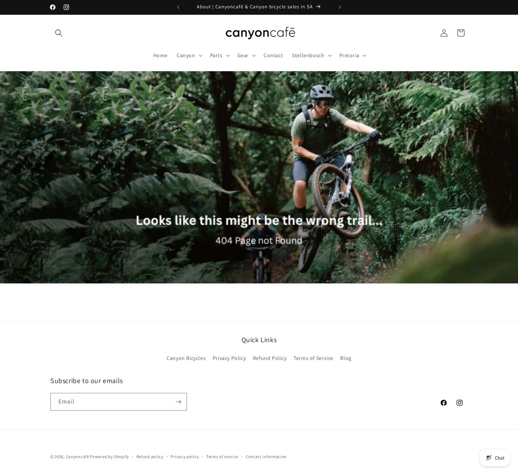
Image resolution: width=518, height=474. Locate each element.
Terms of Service (313, 358)
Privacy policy (185, 456)
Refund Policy (270, 358)
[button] (58, 33)
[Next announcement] (339, 7)
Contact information (266, 456)
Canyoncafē (77, 456)
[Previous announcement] (178, 7)
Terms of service (222, 456)
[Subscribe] (178, 402)
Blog (345, 358)
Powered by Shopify (109, 456)
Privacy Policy (229, 358)
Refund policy (150, 456)
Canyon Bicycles (186, 358)
